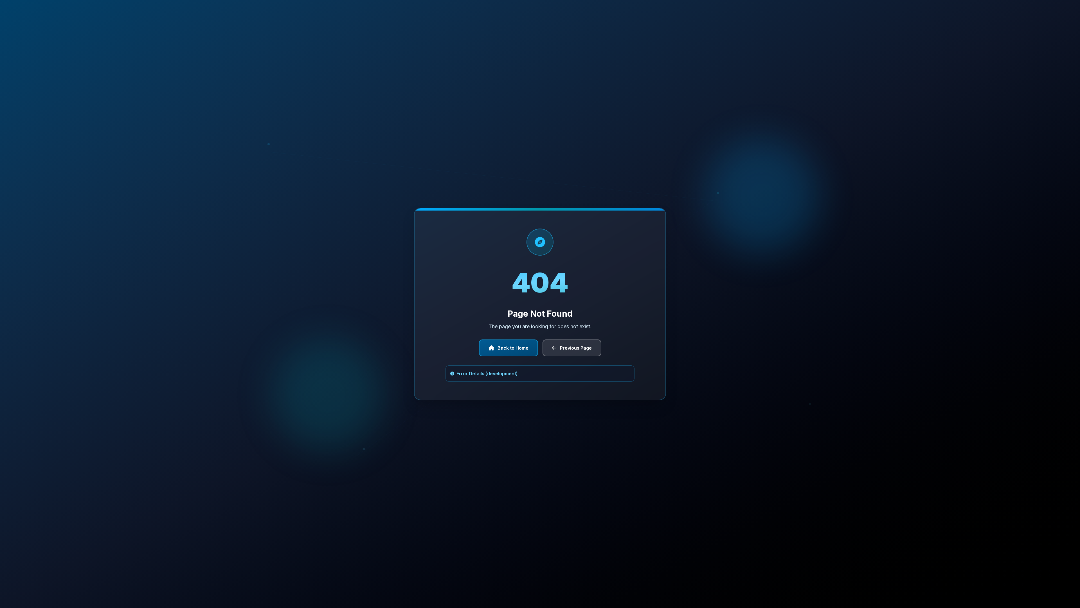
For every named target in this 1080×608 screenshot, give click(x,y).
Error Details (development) (487, 373)
